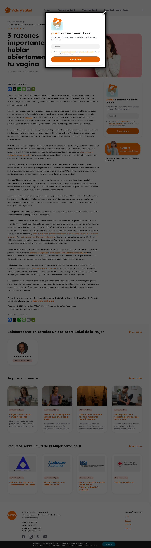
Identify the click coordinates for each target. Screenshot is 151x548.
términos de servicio (87, 52)
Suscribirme (75, 59)
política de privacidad (68, 52)
